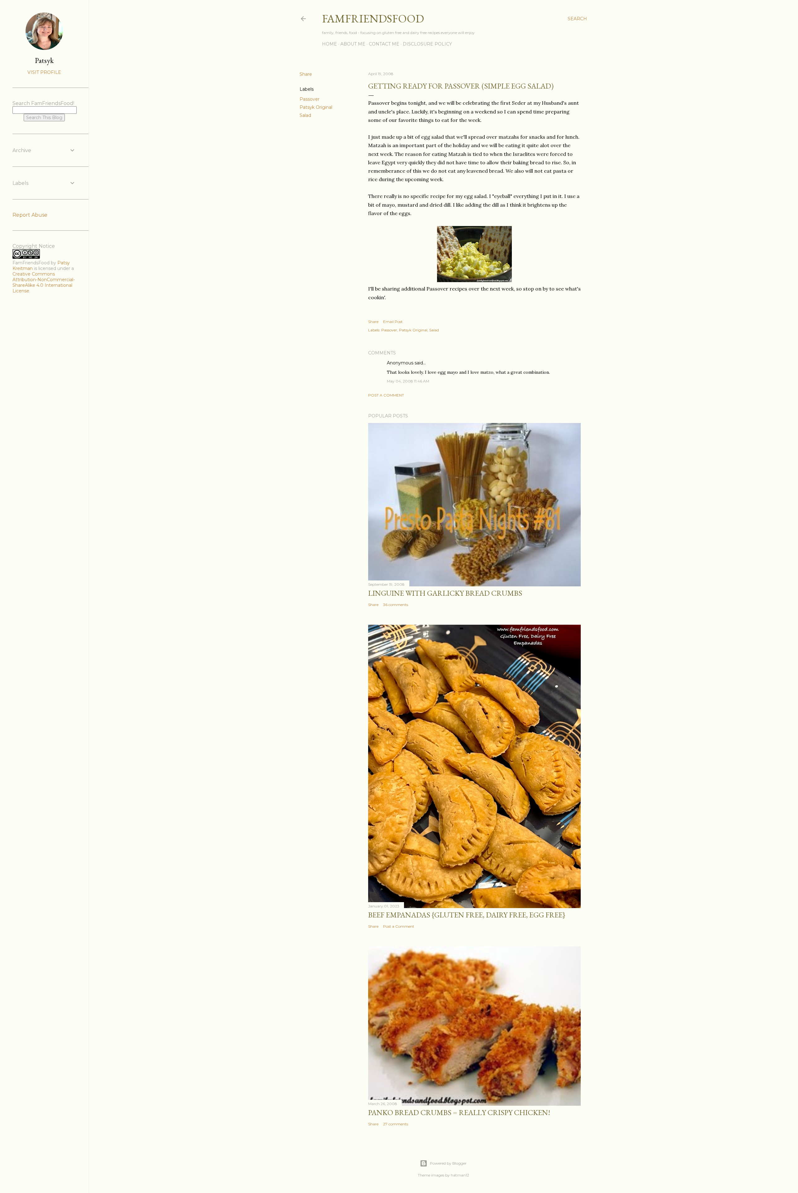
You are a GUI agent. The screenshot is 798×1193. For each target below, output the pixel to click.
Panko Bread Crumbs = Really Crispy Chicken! (459, 1112)
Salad (305, 115)
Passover (310, 99)
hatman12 (460, 1175)
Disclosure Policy (427, 44)
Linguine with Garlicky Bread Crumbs (445, 593)
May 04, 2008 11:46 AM (408, 381)
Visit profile (44, 72)
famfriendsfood (373, 18)
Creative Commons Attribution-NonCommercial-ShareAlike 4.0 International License (43, 282)
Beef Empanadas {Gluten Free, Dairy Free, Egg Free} (466, 915)
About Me (352, 44)
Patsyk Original (316, 107)
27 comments (395, 1124)
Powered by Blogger (448, 1163)
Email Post (393, 321)
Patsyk (44, 60)
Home (329, 44)
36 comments (395, 604)
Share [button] (306, 74)
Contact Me (384, 44)
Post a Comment (386, 395)
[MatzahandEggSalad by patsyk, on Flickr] (474, 280)
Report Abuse (29, 215)
